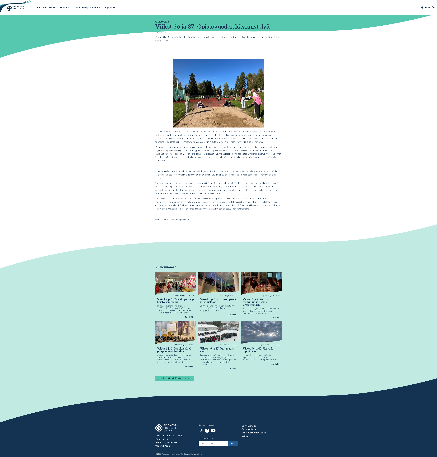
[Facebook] (207, 431)
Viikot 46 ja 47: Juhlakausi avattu (217, 350)
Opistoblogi (162, 21)
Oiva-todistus (249, 429)
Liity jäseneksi (249, 425)
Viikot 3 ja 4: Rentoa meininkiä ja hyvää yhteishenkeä (256, 302)
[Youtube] (213, 431)
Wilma (245, 436)
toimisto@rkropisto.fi (166, 442)
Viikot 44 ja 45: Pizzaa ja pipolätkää (258, 350)
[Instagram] (201, 431)
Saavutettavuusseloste (193, 454)
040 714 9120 (162, 445)
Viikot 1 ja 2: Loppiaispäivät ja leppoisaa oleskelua (175, 350)
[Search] (433, 7)
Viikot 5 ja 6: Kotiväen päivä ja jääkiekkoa (218, 301)
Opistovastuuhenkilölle (254, 432)
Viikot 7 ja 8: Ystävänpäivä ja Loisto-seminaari (175, 301)
